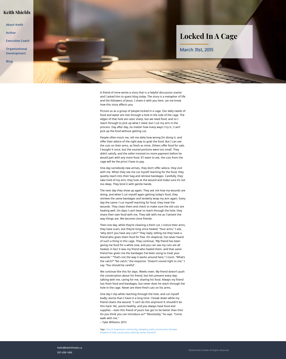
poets (151, 329)
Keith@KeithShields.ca (69, 347)
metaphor (143, 329)
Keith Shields (17, 12)
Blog (9, 61)
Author (11, 33)
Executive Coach (17, 41)
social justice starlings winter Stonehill (136, 332)
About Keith (14, 24)
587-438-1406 (64, 352)
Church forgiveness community (121, 329)
